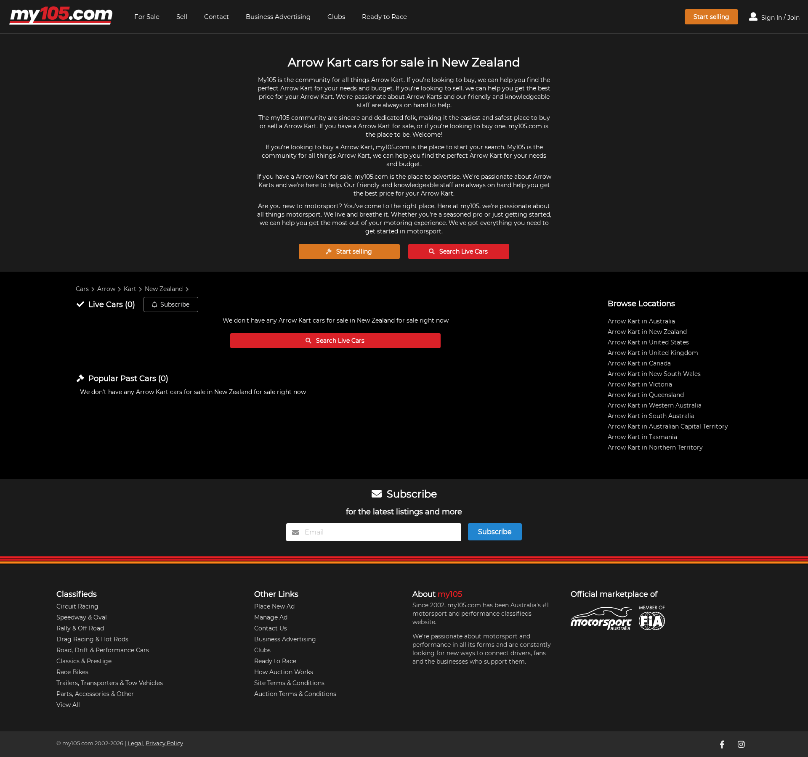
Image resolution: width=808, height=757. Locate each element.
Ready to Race (384, 17)
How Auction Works (283, 672)
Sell (181, 17)
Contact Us (270, 628)
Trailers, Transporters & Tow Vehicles (109, 683)
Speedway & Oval (81, 617)
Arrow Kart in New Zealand (647, 332)
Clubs (336, 17)
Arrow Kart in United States (648, 342)
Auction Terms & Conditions (295, 694)
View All (68, 705)
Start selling (711, 17)
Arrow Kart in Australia (641, 321)
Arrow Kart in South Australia (651, 416)
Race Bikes (72, 672)
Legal (135, 743)
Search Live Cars (463, 251)
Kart (130, 289)
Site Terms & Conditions (289, 683)
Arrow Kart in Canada (639, 363)
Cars (82, 289)
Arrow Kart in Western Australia (655, 405)
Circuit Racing (77, 606)
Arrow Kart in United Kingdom (653, 353)
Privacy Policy (164, 743)
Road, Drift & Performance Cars (102, 650)
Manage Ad (270, 617)
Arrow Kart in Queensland (646, 395)
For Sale (146, 17)
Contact (216, 17)
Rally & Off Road (80, 628)
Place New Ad (274, 606)
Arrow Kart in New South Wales (654, 374)
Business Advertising (278, 17)
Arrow (106, 289)
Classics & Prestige (84, 661)
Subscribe (174, 304)
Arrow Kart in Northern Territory (655, 447)
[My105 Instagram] (742, 744)
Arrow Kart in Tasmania (642, 437)
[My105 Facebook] (722, 744)
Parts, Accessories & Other (95, 694)
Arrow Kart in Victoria (640, 384)
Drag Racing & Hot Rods (92, 639)
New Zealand (164, 289)
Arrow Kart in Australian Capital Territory (668, 426)
